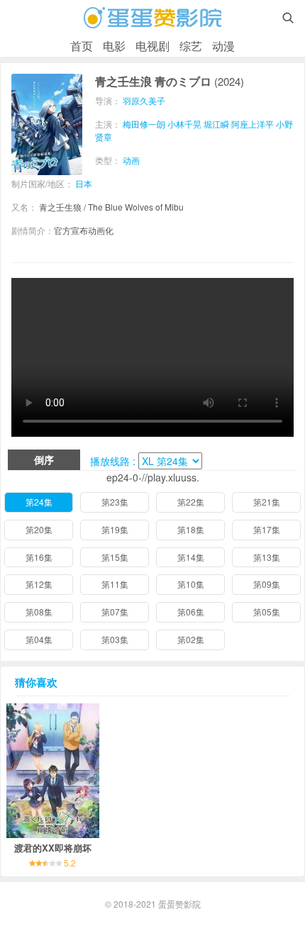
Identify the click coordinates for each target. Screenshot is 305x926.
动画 (131, 160)
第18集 (190, 529)
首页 (81, 46)
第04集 (39, 639)
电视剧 (152, 46)
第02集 (190, 639)
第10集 (190, 584)
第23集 (114, 502)
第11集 (114, 584)
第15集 (114, 557)
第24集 (39, 502)
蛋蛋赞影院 (179, 904)
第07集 (114, 612)
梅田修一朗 (144, 124)
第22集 (190, 502)
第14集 (190, 557)
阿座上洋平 (252, 124)
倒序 (44, 459)
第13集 (266, 557)
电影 (114, 46)
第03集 (114, 639)
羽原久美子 (144, 100)
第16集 (39, 557)
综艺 (190, 46)
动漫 (223, 46)
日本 (83, 183)
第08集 (39, 612)
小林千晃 (184, 124)
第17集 (266, 529)
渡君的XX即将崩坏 (53, 847)
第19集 (114, 529)
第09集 (266, 584)
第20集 (39, 529)
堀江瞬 (216, 124)
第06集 (190, 612)
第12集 (39, 584)
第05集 (266, 612)
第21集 (266, 502)
